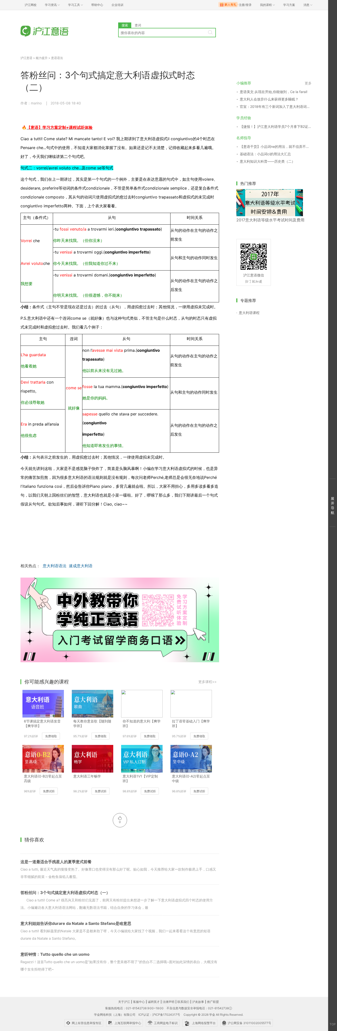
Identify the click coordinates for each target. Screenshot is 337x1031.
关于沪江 (124, 1002)
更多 (308, 83)
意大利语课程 (249, 313)
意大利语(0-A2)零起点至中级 (191, 778)
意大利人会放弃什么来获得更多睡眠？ (269, 99)
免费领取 (51, 736)
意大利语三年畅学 (87, 776)
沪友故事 (198, 1002)
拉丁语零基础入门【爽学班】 (191, 723)
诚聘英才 (154, 1002)
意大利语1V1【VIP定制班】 (140, 778)
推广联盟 (213, 1002)
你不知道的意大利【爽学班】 (142, 723)
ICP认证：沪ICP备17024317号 (159, 1014)
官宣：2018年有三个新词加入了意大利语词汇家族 (276, 106)
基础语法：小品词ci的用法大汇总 (265, 154)
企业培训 (117, 5)
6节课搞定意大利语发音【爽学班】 (42, 723)
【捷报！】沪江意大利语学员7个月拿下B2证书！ (276, 126)
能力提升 (42, 58)
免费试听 (49, 791)
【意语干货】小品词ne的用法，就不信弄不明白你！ (276, 146)
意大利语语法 (54, 565)
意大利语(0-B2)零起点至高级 (43, 778)
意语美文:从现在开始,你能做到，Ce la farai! (273, 92)
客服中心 (139, 1002)
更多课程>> (207, 682)
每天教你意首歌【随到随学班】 (92, 723)
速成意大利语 (81, 565)
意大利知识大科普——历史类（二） (267, 161)
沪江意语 (26, 58)
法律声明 (168, 1002)
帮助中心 (97, 5)
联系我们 (183, 1002)
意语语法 (57, 58)
